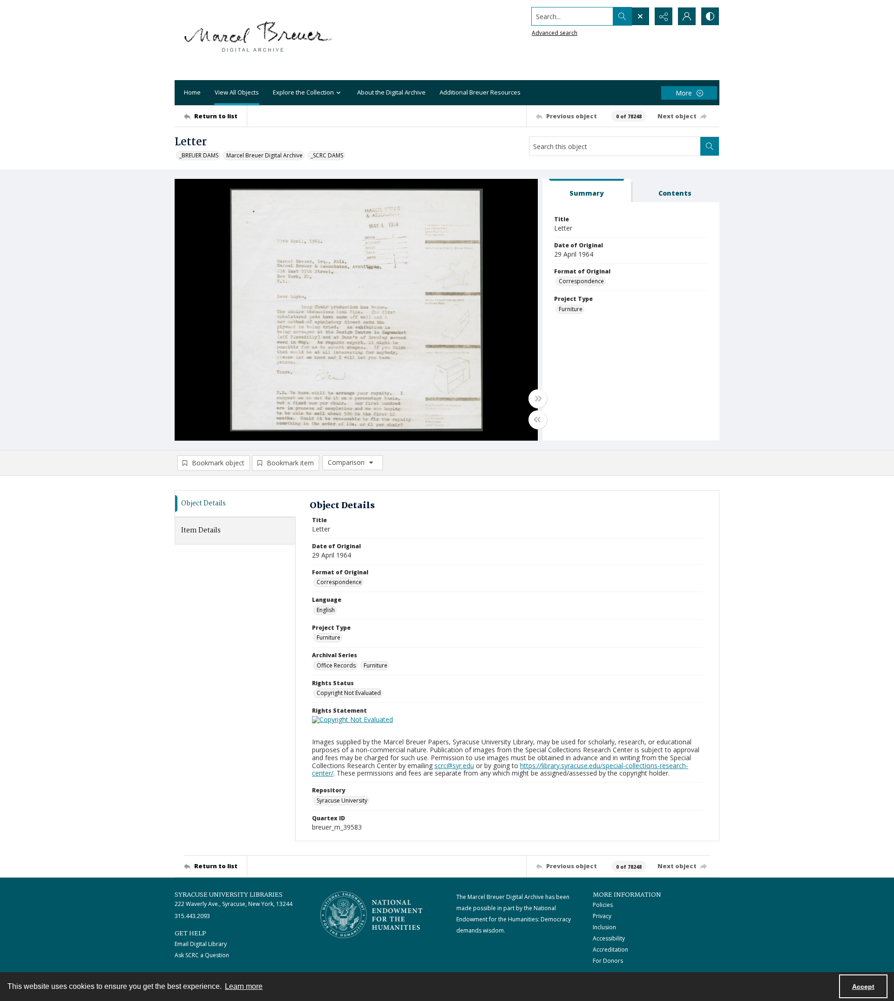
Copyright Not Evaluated (349, 693)
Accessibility (609, 938)
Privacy (602, 916)
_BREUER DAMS (198, 155)
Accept (863, 986)
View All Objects (237, 92)
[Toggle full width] (537, 398)
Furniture (570, 309)
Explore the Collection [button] (303, 92)
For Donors (608, 961)
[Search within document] (709, 146)
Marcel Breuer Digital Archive (264, 155)
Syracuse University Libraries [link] (229, 895)
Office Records (336, 665)
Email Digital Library (201, 944)
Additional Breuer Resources (480, 92)
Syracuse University (342, 800)
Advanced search (554, 33)
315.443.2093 (192, 916)
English (326, 610)
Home (192, 92)
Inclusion (604, 927)
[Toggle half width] (537, 419)
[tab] (586, 191)
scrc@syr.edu (454, 765)
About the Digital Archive (391, 92)
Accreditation (610, 949)
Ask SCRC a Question (202, 955)
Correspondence (581, 281)
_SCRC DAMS (327, 155)
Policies (603, 905)
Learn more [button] (244, 986)
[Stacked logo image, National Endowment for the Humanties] (371, 915)
